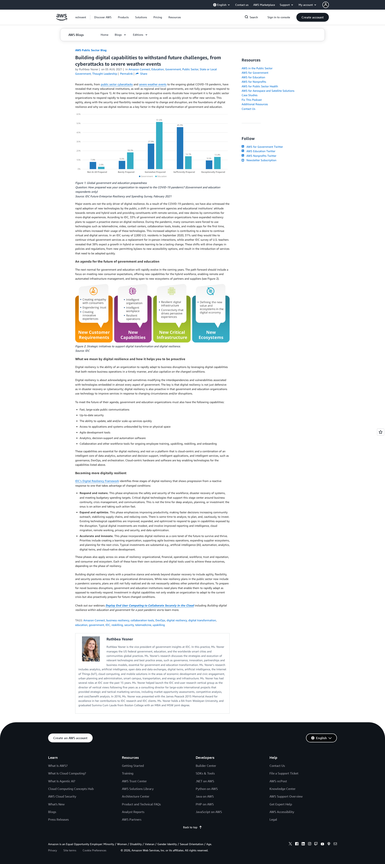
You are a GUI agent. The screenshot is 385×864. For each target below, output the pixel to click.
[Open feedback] (380, 432)
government (96, 625)
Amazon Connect (94, 620)
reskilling (117, 625)
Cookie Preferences (94, 850)
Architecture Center (135, 796)
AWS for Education (253, 77)
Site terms (69, 850)
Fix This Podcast (252, 99)
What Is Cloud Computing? (67, 773)
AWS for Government (255, 72)
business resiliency (117, 620)
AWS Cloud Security (62, 796)
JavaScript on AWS (209, 812)
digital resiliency (177, 620)
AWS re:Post (278, 781)
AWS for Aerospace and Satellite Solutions (268, 90)
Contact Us (248, 108)
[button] (103, 17)
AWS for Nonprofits (254, 81)
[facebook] (296, 844)
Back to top (190, 827)
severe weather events (152, 84)
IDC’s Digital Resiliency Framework (97, 481)
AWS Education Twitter (260, 151)
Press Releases (58, 819)
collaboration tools (142, 620)
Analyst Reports (133, 812)
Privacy (52, 850)
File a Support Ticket (284, 773)
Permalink (126, 73)
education (81, 625)
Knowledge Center (283, 789)
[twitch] (316, 844)
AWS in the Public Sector (257, 68)
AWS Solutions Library (138, 789)
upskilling (159, 625)
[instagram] (309, 844)
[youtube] (322, 844)
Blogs (52, 812)
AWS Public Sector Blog (90, 50)
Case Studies (249, 95)
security (129, 625)
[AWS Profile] (325, 5)
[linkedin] (303, 844)
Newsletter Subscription (260, 160)
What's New (56, 804)
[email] (335, 844)
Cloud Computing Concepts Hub (71, 789)
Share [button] (143, 73)
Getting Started (133, 766)
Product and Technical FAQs (141, 804)
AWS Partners (131, 819)
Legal (273, 819)
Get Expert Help (281, 804)
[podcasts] (328, 844)
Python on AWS (207, 789)
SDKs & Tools (205, 773)
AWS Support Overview (286, 796)
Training (127, 773)
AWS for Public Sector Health (260, 86)
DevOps (160, 620)
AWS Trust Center (134, 781)
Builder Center (206, 766)
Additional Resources (255, 104)
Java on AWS (205, 796)
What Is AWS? (58, 766)
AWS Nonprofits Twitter (260, 155)
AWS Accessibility (282, 812)
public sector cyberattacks (117, 84)
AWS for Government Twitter (264, 146)
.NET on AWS (205, 781)
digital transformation (202, 620)
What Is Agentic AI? (61, 781)
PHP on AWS (205, 804)
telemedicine (143, 625)
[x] (290, 844)
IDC (107, 625)
